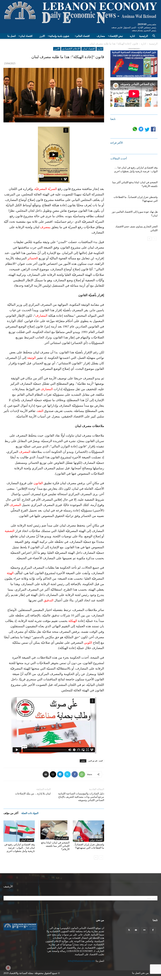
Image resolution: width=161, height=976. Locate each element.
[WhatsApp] (82, 774)
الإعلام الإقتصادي (71, 48)
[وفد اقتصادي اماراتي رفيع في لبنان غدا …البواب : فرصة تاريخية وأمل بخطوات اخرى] (19, 831)
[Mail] (136, 930)
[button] (154, 36)
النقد (40, 411)
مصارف (101, 36)
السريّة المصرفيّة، (45, 189)
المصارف (41, 315)
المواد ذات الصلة (29, 813)
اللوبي (88, 642)
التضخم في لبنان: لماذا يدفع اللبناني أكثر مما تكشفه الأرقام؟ (55, 845)
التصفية (9, 531)
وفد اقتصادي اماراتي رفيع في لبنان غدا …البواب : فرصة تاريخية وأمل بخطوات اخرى (19, 847)
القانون (38, 483)
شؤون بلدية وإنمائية (59, 36)
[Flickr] (144, 930)
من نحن (145, 973)
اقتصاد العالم (83, 36)
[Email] (53, 774)
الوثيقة (31, 357)
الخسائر (33, 258)
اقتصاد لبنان (26, 36)
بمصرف (45, 227)
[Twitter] (67, 774)
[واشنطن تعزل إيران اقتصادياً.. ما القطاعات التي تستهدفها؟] (88, 831)
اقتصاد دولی (96, 840)
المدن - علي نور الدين (95, 761)
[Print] (46, 774)
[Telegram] (60, 774)
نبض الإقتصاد (116, 36)
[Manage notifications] (8, 967)
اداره (132, 36)
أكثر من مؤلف (10, 813)
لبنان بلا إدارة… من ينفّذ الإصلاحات (33, 793)
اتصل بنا (11, 36)
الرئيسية (143, 36)
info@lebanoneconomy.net (81, 961)
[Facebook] (75, 774)
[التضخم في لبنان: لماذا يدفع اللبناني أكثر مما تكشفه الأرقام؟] (53, 830)
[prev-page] (101, 857)
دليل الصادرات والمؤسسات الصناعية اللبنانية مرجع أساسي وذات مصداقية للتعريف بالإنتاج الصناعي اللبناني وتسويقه (81, 796)
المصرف (25, 451)
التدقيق (48, 600)
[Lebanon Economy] (80, 16)
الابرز (42, 36)
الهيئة (10, 573)
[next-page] (96, 857)
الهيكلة (72, 621)
